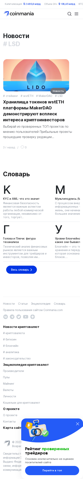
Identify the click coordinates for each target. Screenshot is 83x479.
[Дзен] (32, 316)
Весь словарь (20, 269)
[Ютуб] (25, 316)
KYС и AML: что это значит (21, 198)
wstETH (28, 95)
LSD (60, 95)
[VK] (5, 316)
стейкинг (12, 95)
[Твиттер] (18, 316)
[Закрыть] (77, 424)
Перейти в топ (52, 470)
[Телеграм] (12, 316)
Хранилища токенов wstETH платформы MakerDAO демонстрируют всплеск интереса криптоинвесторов (34, 110)
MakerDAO (45, 95)
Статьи (23, 303)
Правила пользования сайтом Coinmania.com (33, 310)
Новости (9, 303)
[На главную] (19, 13)
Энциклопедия (40, 303)
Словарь (16, 174)
